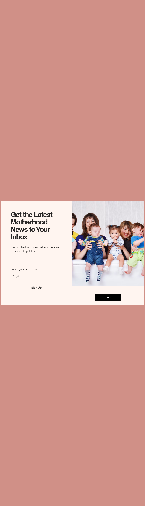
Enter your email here (24, 269)
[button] (108, 297)
